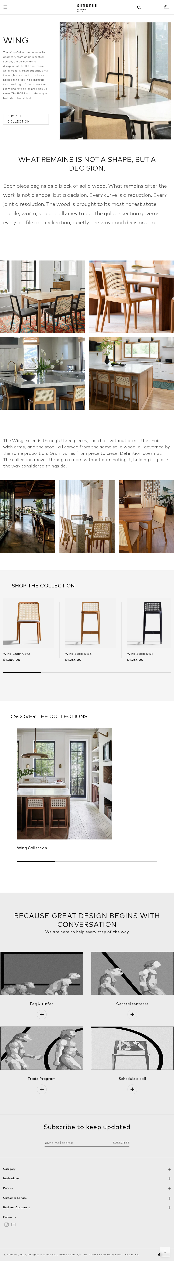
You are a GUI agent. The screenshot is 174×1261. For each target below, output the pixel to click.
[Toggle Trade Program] (42, 1089)
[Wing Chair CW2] (28, 623)
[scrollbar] (87, 861)
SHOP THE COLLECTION (18, 119)
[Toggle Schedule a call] (132, 1089)
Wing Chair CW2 (16, 653)
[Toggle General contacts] (132, 1014)
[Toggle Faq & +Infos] (42, 1014)
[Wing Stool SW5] (90, 623)
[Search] (139, 7)
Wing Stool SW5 (78, 653)
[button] (5, 7)
